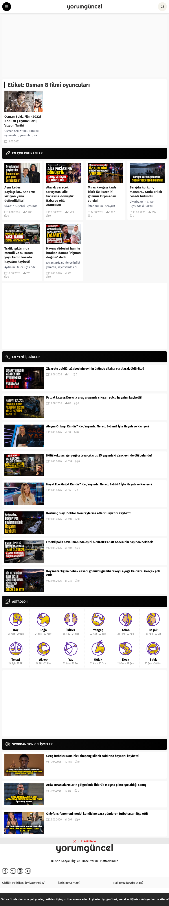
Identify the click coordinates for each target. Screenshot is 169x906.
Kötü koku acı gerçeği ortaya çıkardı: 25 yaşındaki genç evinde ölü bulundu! (99, 455)
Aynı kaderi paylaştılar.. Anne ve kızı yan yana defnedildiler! (19, 194)
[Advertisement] (84, 46)
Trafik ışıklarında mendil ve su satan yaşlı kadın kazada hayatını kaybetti (18, 255)
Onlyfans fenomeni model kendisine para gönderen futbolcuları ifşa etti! (97, 814)
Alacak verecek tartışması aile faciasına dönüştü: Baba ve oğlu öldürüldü (60, 196)
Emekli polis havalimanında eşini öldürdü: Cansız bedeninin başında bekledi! (99, 542)
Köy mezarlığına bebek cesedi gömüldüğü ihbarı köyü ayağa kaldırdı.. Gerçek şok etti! (103, 573)
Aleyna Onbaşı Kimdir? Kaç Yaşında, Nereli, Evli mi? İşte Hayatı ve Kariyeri (97, 426)
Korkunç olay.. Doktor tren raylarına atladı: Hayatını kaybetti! (88, 513)
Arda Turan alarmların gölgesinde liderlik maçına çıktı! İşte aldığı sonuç (96, 785)
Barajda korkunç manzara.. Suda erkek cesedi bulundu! (146, 191)
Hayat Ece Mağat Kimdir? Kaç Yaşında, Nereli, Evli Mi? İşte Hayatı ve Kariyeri (99, 484)
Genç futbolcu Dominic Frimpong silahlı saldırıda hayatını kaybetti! (92, 756)
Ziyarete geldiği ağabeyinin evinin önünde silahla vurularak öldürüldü (95, 369)
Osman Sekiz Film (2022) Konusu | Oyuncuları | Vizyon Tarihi (22, 121)
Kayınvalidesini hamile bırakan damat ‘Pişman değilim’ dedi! (63, 252)
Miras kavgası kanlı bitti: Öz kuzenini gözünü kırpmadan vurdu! (102, 194)
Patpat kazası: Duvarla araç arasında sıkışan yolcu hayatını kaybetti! (93, 397)
